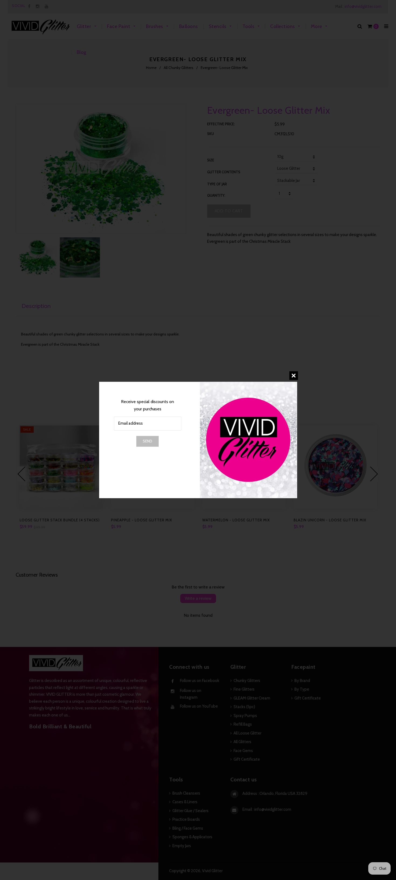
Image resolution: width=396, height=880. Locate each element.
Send (147, 441)
